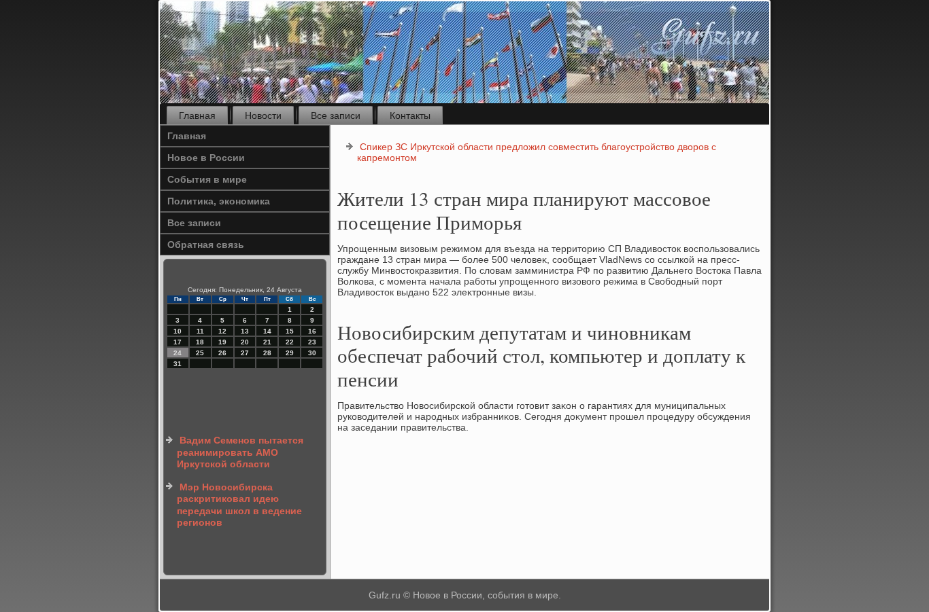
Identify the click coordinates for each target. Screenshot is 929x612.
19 (222, 342)
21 (267, 342)
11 (200, 331)
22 (290, 342)
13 (245, 331)
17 (177, 342)
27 (245, 353)
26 (222, 353)
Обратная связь (205, 244)
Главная (197, 115)
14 (267, 331)
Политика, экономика (218, 201)
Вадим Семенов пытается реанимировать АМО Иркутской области (240, 452)
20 (245, 342)
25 (200, 353)
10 (177, 331)
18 (200, 342)
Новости (263, 115)
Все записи (335, 115)
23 (312, 342)
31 (177, 363)
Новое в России (206, 157)
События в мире (207, 179)
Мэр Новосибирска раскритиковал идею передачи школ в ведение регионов (239, 505)
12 (222, 331)
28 (267, 353)
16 (312, 331)
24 (177, 353)
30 (312, 353)
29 (290, 353)
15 (290, 331)
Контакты (410, 115)
